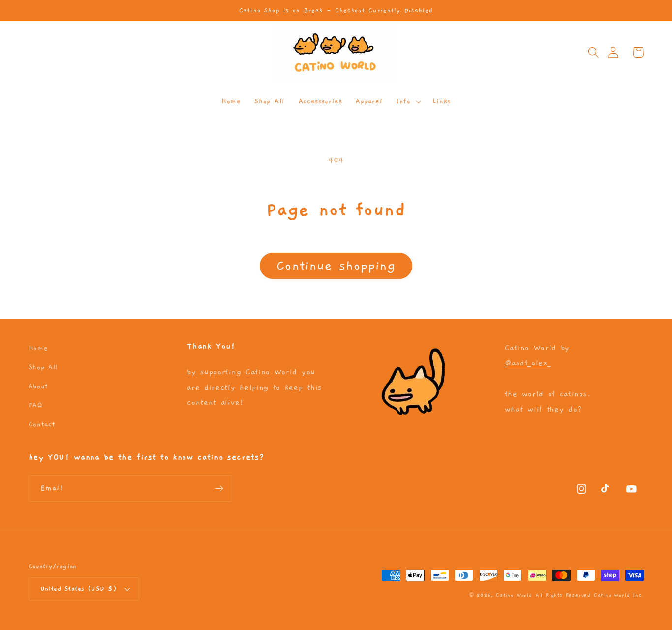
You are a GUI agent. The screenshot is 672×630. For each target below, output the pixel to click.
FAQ (35, 405)
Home (38, 348)
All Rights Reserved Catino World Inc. (590, 595)
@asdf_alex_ (528, 363)
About (38, 386)
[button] (593, 52)
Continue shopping (336, 265)
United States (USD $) (78, 589)
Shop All (43, 367)
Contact (42, 424)
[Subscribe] (219, 488)
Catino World (514, 595)
